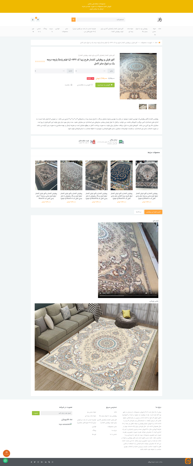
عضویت (36, 413)
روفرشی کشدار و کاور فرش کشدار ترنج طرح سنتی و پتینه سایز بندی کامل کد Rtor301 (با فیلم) (147, 196)
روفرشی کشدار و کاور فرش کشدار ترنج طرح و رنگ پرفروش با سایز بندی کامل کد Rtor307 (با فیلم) (71, 196)
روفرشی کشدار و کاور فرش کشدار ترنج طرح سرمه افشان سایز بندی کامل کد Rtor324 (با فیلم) (121, 196)
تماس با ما (39, 30)
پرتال (149, 462)
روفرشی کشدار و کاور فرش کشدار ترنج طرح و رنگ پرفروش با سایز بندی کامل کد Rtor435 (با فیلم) (96, 196)
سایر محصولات (65, 30)
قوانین (57, 29)
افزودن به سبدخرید (103, 85)
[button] (38, 20)
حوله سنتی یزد (154, 32)
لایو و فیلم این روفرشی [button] (153, 212)
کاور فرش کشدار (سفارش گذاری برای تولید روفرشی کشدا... (112, 30)
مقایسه (67, 85)
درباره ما (51, 30)
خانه (159, 29)
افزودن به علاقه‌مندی (84, 85)
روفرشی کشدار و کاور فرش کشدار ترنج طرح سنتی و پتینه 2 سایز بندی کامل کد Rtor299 (46, 196)
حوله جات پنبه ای (130, 30)
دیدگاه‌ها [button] (138, 212)
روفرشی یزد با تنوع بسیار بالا (141, 30)
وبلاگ (45, 29)
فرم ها (33, 30)
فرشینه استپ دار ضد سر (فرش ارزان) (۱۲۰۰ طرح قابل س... (84, 30)
